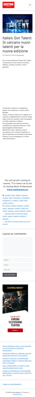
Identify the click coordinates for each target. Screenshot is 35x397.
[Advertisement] (17, 88)
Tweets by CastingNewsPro (12, 384)
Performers (17, 198)
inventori (17, 208)
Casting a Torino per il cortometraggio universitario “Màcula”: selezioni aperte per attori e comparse (17, 361)
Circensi (5, 198)
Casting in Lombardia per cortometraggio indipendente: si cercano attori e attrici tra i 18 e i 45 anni (17, 373)
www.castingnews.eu (17, 189)
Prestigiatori (25, 198)
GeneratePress (17, 394)
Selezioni (23, 211)
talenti (29, 211)
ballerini (14, 206)
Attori (13, 195)
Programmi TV (7, 200)
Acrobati (8, 195)
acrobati (7, 206)
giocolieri (11, 208)
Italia (10, 198)
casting (26, 206)
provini (16, 211)
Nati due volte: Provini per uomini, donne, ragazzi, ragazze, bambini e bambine (15, 216)
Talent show (23, 200)
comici (5, 208)
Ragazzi (15, 200)
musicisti (11, 211)
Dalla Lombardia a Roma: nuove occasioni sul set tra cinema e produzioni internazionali (17, 348)
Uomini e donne (8, 203)
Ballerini (18, 195)
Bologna (25, 195)
